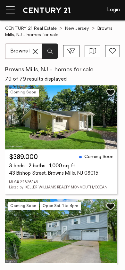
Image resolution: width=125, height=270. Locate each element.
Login (113, 9)
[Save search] (112, 51)
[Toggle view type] (92, 51)
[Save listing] (110, 92)
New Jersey (77, 28)
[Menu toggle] (10, 10)
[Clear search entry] (35, 51)
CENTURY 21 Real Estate (31, 28)
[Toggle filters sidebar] (71, 51)
